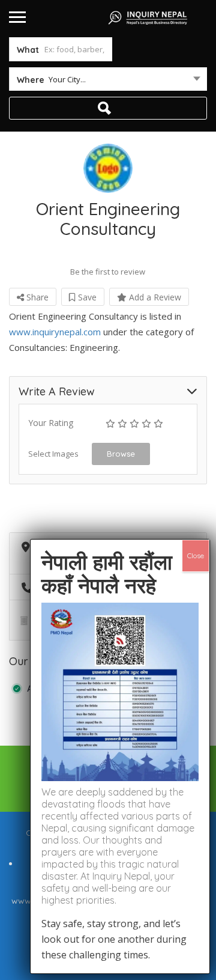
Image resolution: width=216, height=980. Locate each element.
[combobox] (108, 82)
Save (86, 297)
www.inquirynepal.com (55, 332)
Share (36, 297)
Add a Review (154, 297)
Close (195, 555)
